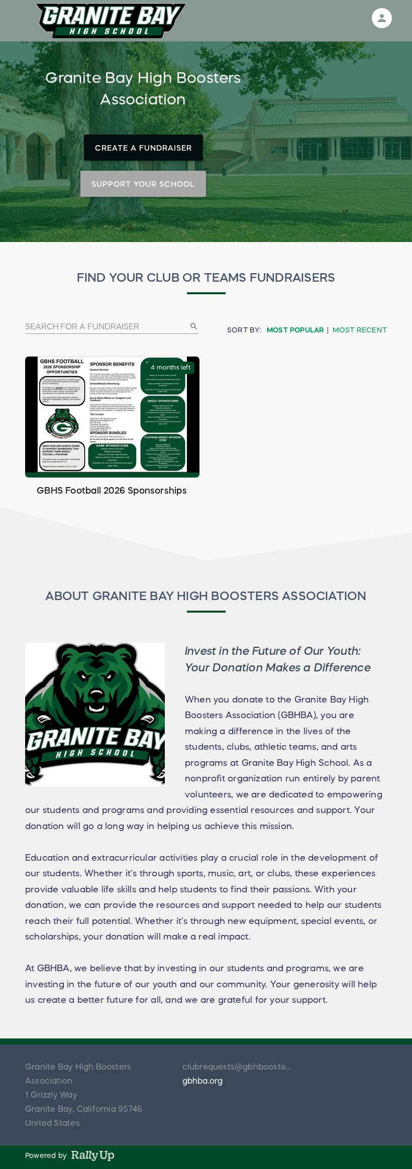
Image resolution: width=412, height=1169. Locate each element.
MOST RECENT (360, 329)
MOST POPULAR (295, 329)
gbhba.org (202, 1081)
